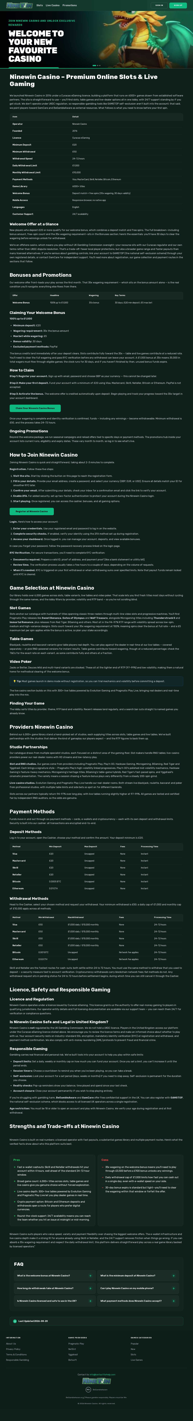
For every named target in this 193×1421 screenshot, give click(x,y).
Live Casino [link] (53, 5)
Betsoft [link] (72, 1360)
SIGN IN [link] (159, 5)
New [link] (133, 1349)
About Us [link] (11, 1343)
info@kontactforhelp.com (102, 1374)
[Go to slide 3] (99, 65)
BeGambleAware (100, 1390)
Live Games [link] (137, 1360)
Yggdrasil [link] (73, 1354)
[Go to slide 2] (96, 65)
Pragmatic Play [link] (76, 1343)
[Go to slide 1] (93, 65)
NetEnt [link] (72, 1349)
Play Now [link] (22, 57)
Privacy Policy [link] (13, 1349)
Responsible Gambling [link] (17, 1360)
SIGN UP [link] (178, 5)
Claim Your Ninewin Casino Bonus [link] (35, 408)
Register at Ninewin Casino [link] (32, 511)
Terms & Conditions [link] (16, 1354)
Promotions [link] (70, 5)
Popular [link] (135, 1343)
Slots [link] (39, 5)
